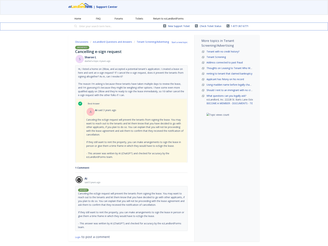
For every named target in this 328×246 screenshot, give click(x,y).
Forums (118, 18)
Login (77, 237)
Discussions (81, 41)
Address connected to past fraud (225, 62)
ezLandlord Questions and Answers (112, 41)
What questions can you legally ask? (226, 95)
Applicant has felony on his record (225, 79)
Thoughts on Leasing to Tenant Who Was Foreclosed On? (239, 68)
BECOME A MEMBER (218, 103)
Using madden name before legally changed (231, 84)
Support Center (106, 7)
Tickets (139, 18)
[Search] (76, 26)
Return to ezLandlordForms (168, 18)
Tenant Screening (216, 57)
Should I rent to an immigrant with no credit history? (235, 90)
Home (77, 18)
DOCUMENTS (240, 103)
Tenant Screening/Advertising (153, 41)
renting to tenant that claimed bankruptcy (229, 73)
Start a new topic (180, 42)
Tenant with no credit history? (223, 51)
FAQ (98, 18)
